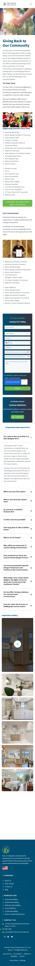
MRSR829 (14, 956)
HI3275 (22, 956)
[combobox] (17, 352)
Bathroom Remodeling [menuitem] (12, 905)
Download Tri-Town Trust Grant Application (17, 203)
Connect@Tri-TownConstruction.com (17, 932)
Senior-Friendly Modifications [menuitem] (15, 914)
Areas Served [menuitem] (9, 884)
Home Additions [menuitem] (10, 908)
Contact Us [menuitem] (8, 887)
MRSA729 (27, 954)
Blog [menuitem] (6, 890)
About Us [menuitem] (8, 881)
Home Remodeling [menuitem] (11, 899)
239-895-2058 (6, 929)
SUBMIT (17, 388)
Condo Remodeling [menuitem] (11, 911)
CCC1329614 (17, 954)
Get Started (17, 417)
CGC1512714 (7, 954)
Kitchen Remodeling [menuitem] (12, 902)
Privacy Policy (14, 960)
